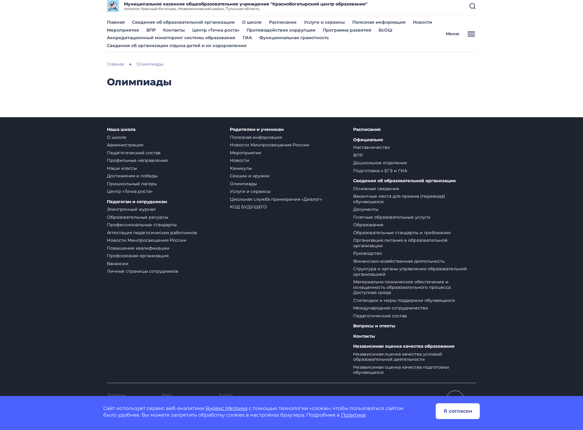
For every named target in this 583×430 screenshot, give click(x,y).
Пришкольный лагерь (132, 183)
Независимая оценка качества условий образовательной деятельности (397, 356)
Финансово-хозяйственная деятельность (399, 261)
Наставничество (371, 147)
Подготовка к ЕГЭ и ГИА (380, 170)
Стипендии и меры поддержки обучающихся (404, 300)
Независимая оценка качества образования (404, 346)
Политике (353, 415)
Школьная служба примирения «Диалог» (276, 199)
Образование (368, 224)
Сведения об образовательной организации (183, 22)
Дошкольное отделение (380, 163)
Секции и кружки (250, 176)
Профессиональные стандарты (142, 224)
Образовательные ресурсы (137, 217)
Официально (368, 139)
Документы (365, 209)
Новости (422, 22)
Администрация (125, 145)
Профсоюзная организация (138, 255)
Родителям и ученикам (257, 129)
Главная (116, 22)
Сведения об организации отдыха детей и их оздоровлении (177, 45)
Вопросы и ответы (374, 326)
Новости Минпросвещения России (146, 240)
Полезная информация (379, 22)
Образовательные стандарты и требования (402, 232)
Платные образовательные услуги (391, 217)
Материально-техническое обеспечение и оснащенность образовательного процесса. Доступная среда (402, 287)
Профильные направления (137, 160)
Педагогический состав (134, 152)
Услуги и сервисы (324, 22)
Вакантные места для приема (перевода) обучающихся (399, 198)
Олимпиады (243, 183)
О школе (252, 22)
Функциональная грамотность (294, 37)
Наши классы (122, 168)
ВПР (151, 30)
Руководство (367, 253)
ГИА (247, 37)
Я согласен (458, 411)
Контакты (174, 30)
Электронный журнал (131, 209)
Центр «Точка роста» (215, 30)
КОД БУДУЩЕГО (248, 207)
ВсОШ (385, 30)
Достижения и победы (132, 176)
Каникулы (241, 168)
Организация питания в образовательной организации (400, 242)
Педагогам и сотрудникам (137, 201)
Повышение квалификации (138, 248)
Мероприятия (123, 30)
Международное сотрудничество (390, 308)
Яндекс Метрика (226, 408)
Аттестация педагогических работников (152, 232)
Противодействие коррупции (281, 30)
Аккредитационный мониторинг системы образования (171, 37)
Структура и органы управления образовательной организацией (410, 271)
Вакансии (117, 263)
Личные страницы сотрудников (142, 271)
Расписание (283, 22)
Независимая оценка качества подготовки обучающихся (401, 369)
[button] (472, 6)
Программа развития (347, 30)
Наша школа (121, 129)
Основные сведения (376, 188)
